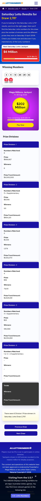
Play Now (20, 125)
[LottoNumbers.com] (3, 9)
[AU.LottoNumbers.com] (12, 5)
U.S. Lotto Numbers (20, 496)
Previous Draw (21, 427)
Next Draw (21, 433)
